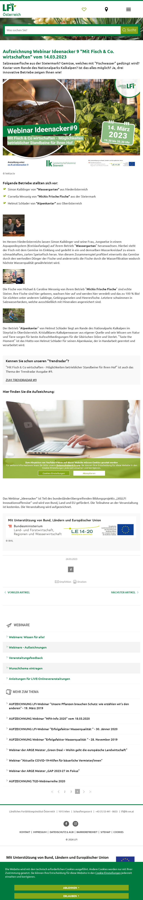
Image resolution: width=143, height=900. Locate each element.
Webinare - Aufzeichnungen (28, 647)
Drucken (81, 581)
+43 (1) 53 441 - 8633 (106, 811)
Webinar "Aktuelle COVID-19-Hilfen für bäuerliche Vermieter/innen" (55, 760)
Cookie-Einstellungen (108, 872)
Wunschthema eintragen (25, 668)
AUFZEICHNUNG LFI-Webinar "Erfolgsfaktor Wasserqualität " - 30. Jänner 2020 (63, 729)
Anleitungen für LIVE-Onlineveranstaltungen (39, 678)
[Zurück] (58, 791)
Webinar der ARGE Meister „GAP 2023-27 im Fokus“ (44, 771)
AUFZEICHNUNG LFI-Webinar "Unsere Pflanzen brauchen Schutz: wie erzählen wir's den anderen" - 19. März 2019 (69, 706)
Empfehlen (65, 581)
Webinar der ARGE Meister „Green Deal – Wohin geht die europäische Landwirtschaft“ (68, 750)
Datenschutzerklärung (68, 465)
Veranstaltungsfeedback (26, 658)
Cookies (118, 831)
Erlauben (70, 896)
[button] (71, 569)
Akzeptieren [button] (89, 473)
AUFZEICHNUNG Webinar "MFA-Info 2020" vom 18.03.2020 (49, 718)
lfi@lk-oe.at (127, 811)
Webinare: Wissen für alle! (27, 637)
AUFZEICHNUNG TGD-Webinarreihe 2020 (37, 781)
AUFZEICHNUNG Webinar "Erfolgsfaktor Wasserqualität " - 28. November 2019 (63, 739)
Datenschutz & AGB (62, 831)
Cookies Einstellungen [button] (54, 473)
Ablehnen (70, 887)
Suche (131, 30)
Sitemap (105, 831)
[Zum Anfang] (52, 791)
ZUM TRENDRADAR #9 (21, 380)
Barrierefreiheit (87, 831)
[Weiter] (83, 791)
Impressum (40, 831)
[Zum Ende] (90, 791)
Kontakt (25, 831)
